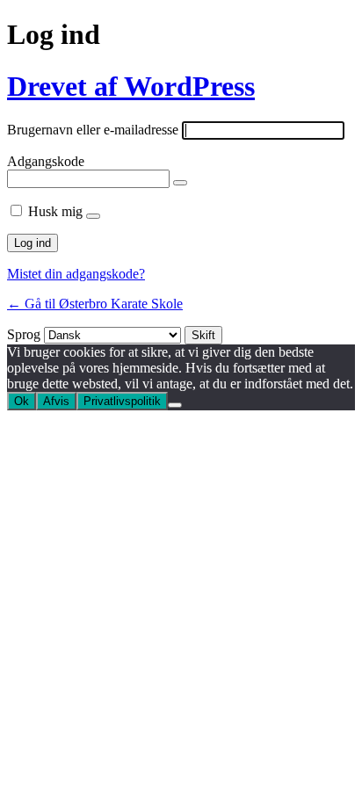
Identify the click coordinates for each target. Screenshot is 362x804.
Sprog (23, 334)
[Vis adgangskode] (180, 182)
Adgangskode (45, 161)
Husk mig (55, 211)
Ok (21, 401)
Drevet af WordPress (131, 86)
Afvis (56, 401)
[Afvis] (175, 405)
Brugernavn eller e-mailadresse (92, 129)
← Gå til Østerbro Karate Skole (95, 303)
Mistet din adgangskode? (76, 273)
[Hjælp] (93, 216)
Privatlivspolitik (122, 401)
